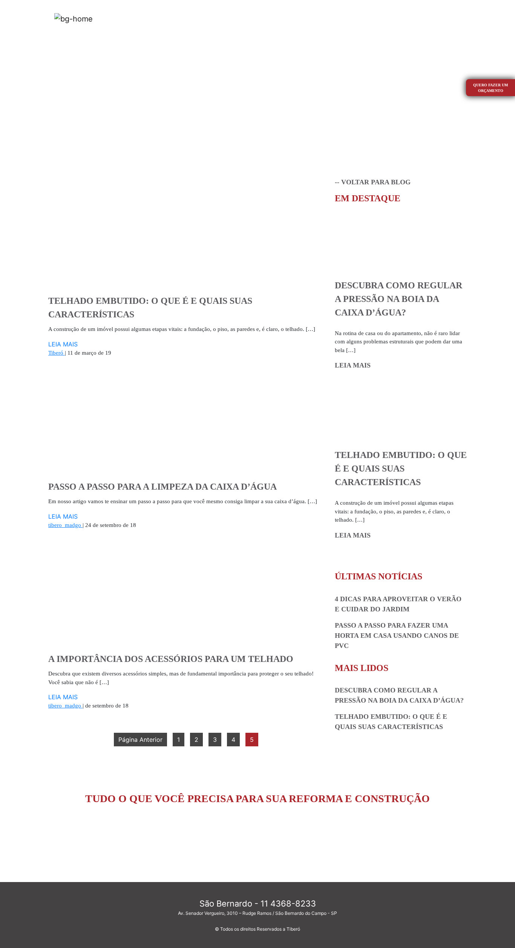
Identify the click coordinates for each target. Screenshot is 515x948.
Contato (448, 18)
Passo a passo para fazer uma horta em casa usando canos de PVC (397, 635)
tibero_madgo (65, 525)
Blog (420, 18)
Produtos (320, 18)
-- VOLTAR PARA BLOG (373, 182)
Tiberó (56, 353)
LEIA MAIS (63, 344)
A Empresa (284, 18)
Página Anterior (140, 739)
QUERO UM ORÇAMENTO (257, 836)
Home (252, 18)
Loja (348, 18)
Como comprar (384, 18)
